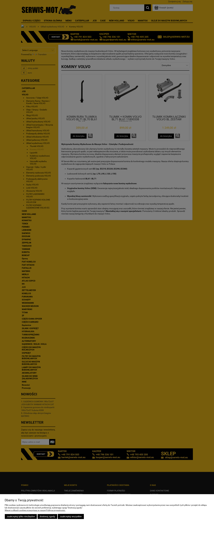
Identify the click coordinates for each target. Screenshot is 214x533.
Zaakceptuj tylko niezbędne (21, 516)
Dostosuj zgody (47, 516)
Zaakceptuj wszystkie (71, 516)
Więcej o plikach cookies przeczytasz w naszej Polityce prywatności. (35, 510)
